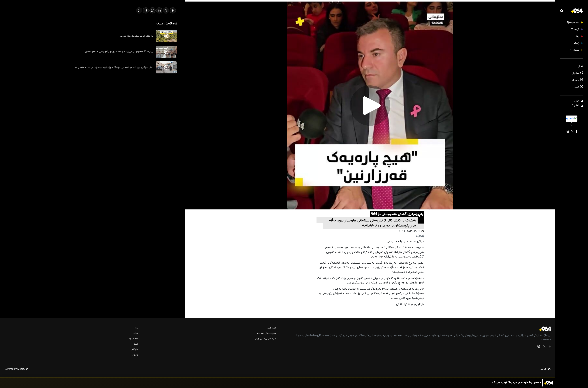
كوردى (543, 369)
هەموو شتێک (572, 22)
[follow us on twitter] (544, 347)
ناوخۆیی (134, 349)
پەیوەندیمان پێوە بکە (266, 333)
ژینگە (576, 43)
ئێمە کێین (271, 328)
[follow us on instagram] (538, 347)
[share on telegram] (146, 10)
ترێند (576, 29)
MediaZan (22, 369)
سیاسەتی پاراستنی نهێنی (265, 338)
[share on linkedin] (159, 10)
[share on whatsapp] (152, 10)
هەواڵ (576, 50)
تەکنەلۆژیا (133, 338)
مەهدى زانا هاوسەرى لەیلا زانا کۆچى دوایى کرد (516, 383)
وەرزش (135, 354)
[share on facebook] (173, 10)
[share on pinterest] (139, 10)
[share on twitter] (166, 10)
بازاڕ (577, 36)
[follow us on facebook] (549, 347)
